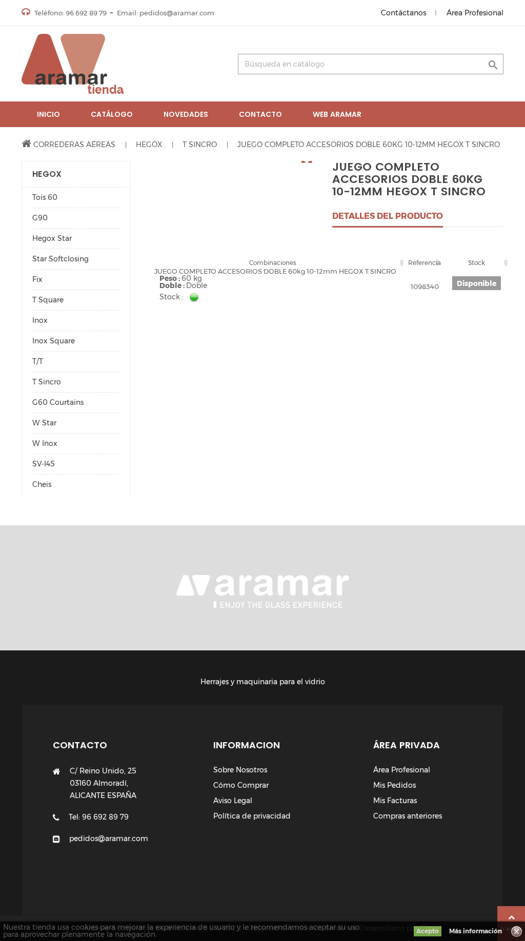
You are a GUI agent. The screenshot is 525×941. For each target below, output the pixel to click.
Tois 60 (44, 197)
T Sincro (46, 381)
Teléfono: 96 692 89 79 (70, 13)
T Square (48, 299)
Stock (476, 263)
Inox (40, 320)
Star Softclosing (60, 258)
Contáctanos (403, 12)
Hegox (47, 174)
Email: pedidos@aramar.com (165, 13)
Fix (37, 279)
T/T (37, 361)
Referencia (424, 263)
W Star (44, 422)
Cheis (41, 484)
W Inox (44, 443)
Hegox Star (52, 238)
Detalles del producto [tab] (387, 216)
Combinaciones (272, 263)
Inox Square (53, 340)
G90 (40, 217)
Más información (475, 931)
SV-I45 (43, 463)
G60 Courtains (58, 402)
